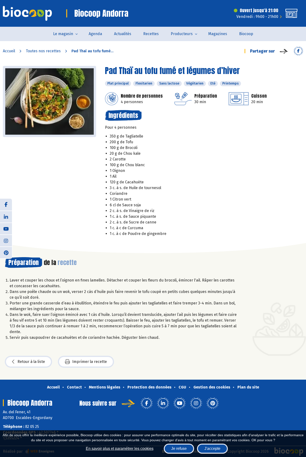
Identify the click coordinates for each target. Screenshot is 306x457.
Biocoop (246, 34)
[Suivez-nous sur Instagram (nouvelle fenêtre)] (6, 240)
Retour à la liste (31, 361)
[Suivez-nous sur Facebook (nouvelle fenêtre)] (6, 205)
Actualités (122, 34)
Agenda (95, 34)
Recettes (151, 34)
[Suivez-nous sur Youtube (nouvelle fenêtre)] (6, 228)
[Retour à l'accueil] (27, 13)
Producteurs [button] (182, 34)
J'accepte (212, 448)
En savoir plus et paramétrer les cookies (119, 448)
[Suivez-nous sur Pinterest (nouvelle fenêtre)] (6, 252)
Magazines (217, 34)
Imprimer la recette (89, 361)
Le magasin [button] (63, 34)
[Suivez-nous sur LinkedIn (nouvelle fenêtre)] (6, 217)
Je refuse (179, 448)
